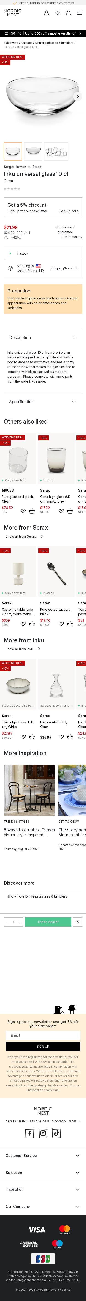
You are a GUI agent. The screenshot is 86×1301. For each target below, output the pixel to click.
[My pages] (46, 12)
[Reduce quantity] (7, 922)
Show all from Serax (21, 536)
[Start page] (12, 12)
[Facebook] (29, 1132)
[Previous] (8, 96)
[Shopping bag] (68, 12)
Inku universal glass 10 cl (21, 47)
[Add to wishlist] (23, 511)
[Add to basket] (32, 511)
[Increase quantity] (20, 922)
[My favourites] (57, 12)
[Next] (77, 96)
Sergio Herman (15, 167)
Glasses (26, 42)
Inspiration (15, 1189)
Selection (14, 1172)
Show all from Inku (19, 649)
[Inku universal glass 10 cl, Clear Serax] (43, 96)
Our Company (18, 1206)
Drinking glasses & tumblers (54, 42)
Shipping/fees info (64, 268)
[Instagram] (43, 1132)
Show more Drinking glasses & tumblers (37, 896)
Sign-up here (68, 211)
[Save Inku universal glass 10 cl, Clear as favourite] (77, 922)
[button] (12, 188)
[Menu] (79, 12)
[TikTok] (56, 1132)
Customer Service (21, 1155)
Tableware (11, 42)
